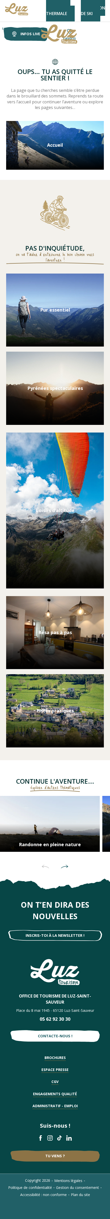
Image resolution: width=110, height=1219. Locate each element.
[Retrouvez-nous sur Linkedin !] (69, 1138)
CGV (55, 1081)
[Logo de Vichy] (55, 972)
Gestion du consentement (77, 1187)
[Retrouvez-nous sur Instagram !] (50, 1138)
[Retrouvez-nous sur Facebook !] (40, 1138)
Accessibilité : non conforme (43, 1194)
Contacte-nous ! (55, 1035)
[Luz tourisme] (52, 34)
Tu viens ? (55, 1155)
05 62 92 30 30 (55, 1019)
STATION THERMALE (58, 10)
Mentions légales (68, 1180)
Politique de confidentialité (30, 1187)
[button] (45, 866)
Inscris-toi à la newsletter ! (55, 935)
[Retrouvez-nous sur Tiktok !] (59, 1138)
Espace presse (55, 1069)
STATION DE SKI (93, 10)
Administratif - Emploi (55, 1105)
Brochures (55, 1057)
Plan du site (80, 1194)
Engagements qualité (55, 1093)
